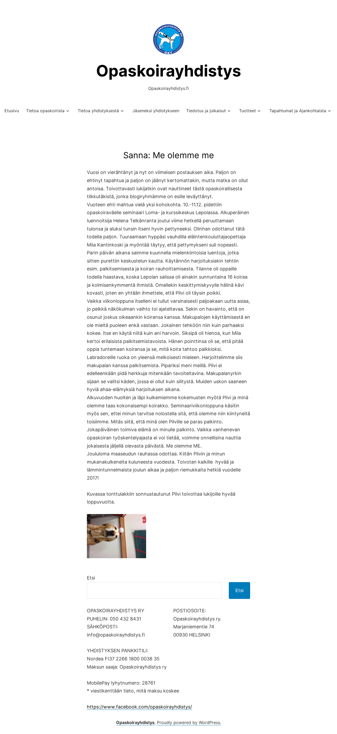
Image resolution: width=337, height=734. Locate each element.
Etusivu (11, 110)
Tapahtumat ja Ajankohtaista (297, 110)
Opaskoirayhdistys (168, 70)
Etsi (91, 578)
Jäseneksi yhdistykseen (155, 110)
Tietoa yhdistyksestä (98, 110)
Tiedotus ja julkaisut (206, 110)
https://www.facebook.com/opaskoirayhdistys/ (139, 707)
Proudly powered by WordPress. (189, 722)
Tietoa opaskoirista (45, 110)
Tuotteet (247, 110)
